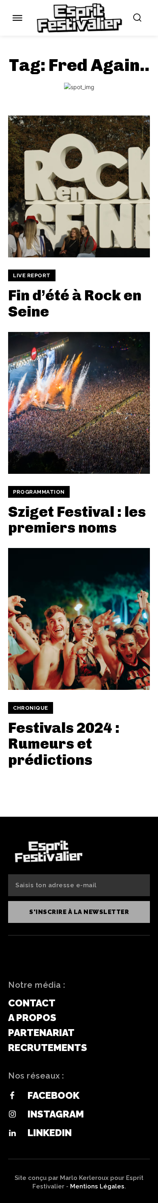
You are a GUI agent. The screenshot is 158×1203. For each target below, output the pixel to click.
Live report (32, 275)
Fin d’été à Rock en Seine (74, 303)
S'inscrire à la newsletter (79, 912)
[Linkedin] (12, 1133)
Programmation (39, 492)
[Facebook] (12, 1096)
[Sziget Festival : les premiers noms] (79, 403)
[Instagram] (12, 1114)
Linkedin (50, 1133)
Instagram (56, 1114)
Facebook (53, 1095)
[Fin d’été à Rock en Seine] (79, 186)
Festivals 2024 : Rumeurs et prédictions (64, 743)
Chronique (30, 708)
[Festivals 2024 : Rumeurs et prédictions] (79, 619)
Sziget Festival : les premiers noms (77, 520)
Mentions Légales (97, 1186)
